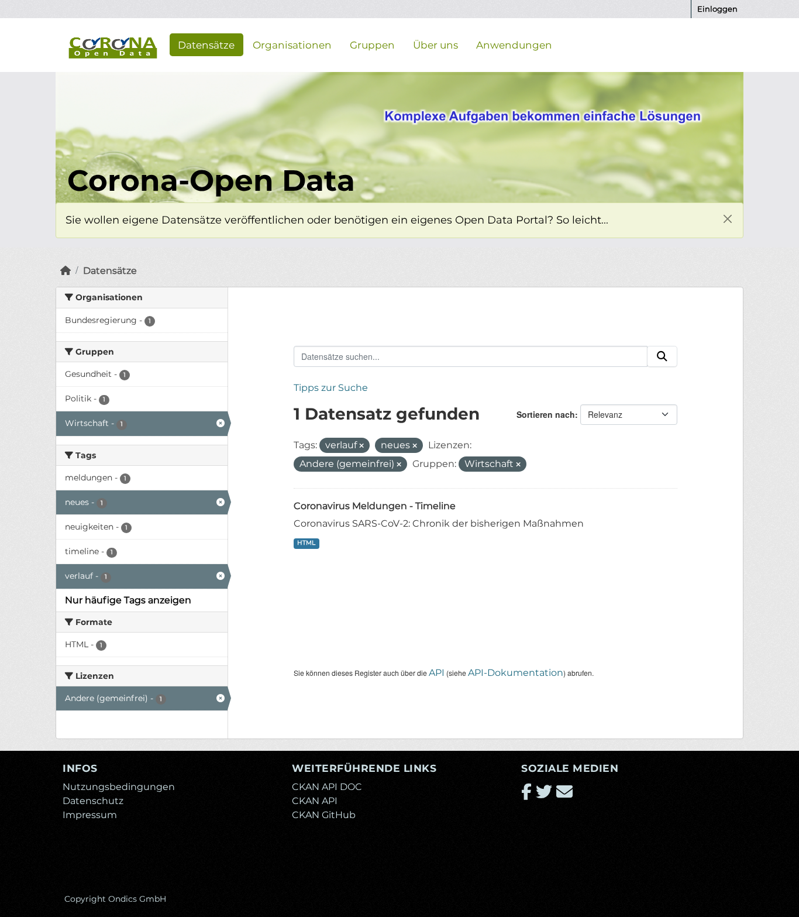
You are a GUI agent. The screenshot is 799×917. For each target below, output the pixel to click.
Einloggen (717, 8)
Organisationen (292, 44)
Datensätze (206, 44)
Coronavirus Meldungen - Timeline (375, 505)
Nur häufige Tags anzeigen (128, 600)
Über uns (435, 44)
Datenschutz (93, 800)
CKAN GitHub (324, 814)
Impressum (90, 814)
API (437, 672)
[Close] (727, 218)
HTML (306, 543)
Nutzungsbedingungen (119, 786)
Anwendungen (514, 44)
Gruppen (372, 44)
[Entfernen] (361, 446)
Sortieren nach (545, 414)
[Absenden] (662, 356)
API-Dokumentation (515, 672)
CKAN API (314, 800)
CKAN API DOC (327, 786)
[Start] (65, 270)
